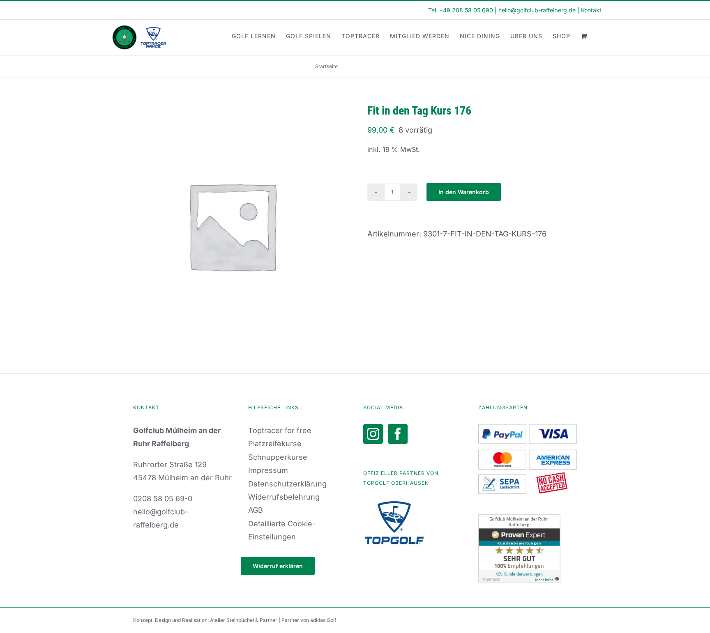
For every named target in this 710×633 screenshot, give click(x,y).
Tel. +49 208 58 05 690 (460, 10)
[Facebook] (398, 434)
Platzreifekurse (275, 443)
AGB (255, 510)
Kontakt (591, 10)
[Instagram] (373, 434)
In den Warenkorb (463, 191)
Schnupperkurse (277, 457)
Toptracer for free (279, 430)
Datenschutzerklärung (287, 483)
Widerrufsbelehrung (284, 497)
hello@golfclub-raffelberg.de (537, 10)
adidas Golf (323, 620)
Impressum (268, 470)
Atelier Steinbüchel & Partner (244, 620)
